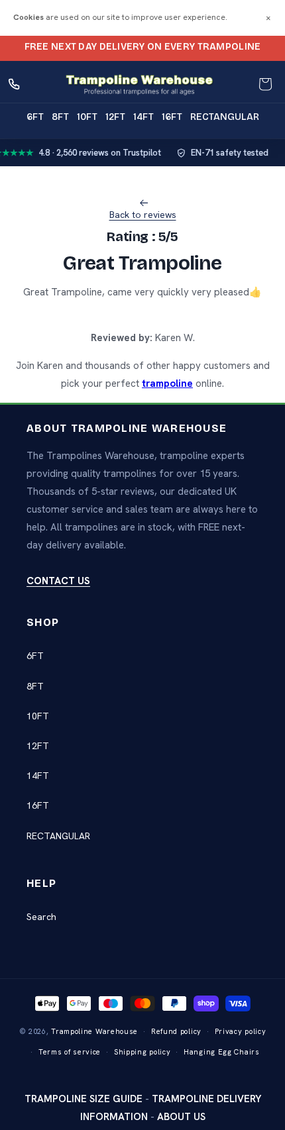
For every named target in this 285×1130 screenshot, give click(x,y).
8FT (35, 686)
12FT (38, 746)
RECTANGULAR (58, 836)
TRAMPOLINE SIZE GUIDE (83, 1098)
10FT (38, 716)
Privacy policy (240, 1031)
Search (41, 917)
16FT (38, 805)
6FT (35, 656)
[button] (265, 84)
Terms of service (69, 1051)
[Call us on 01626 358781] (14, 84)
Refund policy (176, 1031)
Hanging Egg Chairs (222, 1051)
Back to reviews (142, 215)
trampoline (167, 383)
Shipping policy (142, 1051)
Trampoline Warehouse (94, 1031)
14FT (38, 776)
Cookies (28, 17)
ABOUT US (181, 1116)
